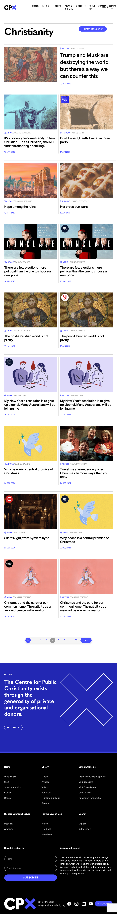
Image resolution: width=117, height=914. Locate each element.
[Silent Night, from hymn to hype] (30, 511)
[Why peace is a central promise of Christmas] (30, 443)
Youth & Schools (87, 766)
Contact (102, 5)
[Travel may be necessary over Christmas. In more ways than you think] (86, 443)
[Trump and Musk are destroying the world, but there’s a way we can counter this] (30, 64)
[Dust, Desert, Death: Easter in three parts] (86, 112)
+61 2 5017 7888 (46, 902)
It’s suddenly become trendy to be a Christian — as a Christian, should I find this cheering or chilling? (29, 142)
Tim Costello (77, 48)
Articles (45, 782)
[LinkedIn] (84, 904)
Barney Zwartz (22, 262)
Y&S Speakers (86, 782)
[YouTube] (91, 904)
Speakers (81, 5)
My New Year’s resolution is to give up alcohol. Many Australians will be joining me (29, 404)
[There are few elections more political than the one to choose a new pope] (30, 241)
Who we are (10, 776)
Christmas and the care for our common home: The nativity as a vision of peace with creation (27, 606)
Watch (45, 823)
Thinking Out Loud (51, 798)
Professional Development (92, 776)
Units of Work (86, 792)
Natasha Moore (23, 133)
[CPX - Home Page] (16, 7)
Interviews (47, 834)
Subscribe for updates (90, 798)
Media (45, 5)
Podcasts (56, 5)
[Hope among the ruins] (30, 180)
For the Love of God (52, 814)
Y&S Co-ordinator (88, 787)
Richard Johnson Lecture (17, 814)
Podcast (67, 133)
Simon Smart (20, 532)
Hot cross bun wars (74, 206)
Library (35, 5)
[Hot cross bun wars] (86, 180)
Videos (45, 787)
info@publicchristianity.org (51, 905)
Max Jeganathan (79, 464)
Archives (8, 829)
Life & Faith (78, 133)
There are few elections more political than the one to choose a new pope (27, 271)
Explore (82, 823)
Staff (6, 782)
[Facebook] (69, 904)
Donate (112, 5)
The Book (46, 829)
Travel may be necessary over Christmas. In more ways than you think (84, 473)
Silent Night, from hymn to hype (26, 538)
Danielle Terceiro (23, 201)
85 (76, 640)
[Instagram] (76, 904)
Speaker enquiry (12, 787)
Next (86, 640)
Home (7, 766)
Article (65, 48)
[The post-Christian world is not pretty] (30, 309)
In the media (85, 829)
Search (45, 803)
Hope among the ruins (20, 206)
